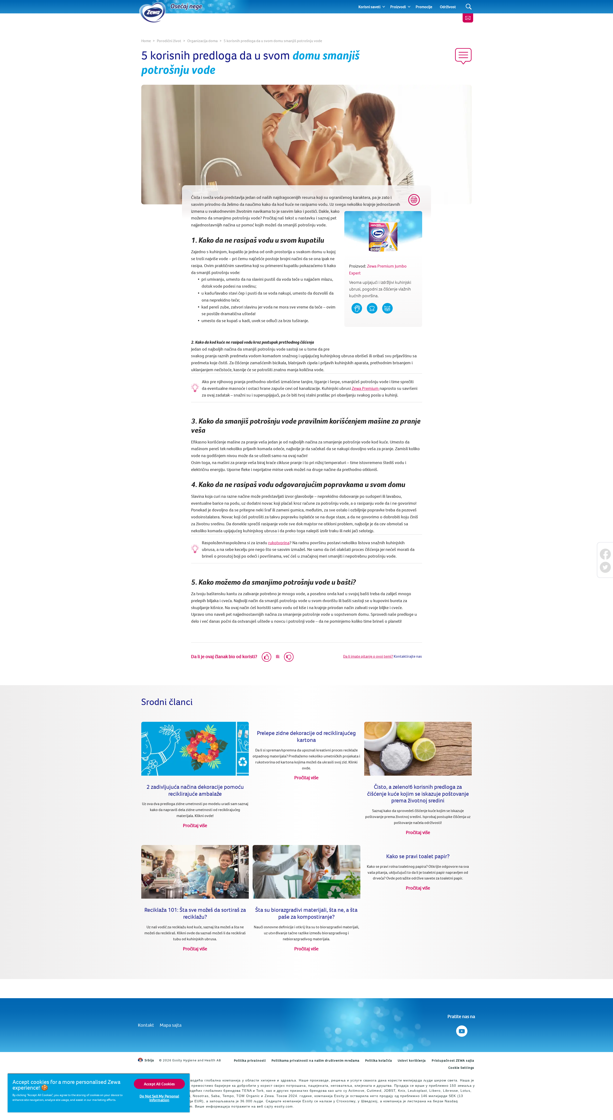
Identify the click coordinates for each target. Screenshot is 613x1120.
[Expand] (383, 7)
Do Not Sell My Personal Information (159, 1098)
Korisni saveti (369, 6)
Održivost (448, 6)
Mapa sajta (171, 1025)
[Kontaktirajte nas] (468, 17)
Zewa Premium (366, 388)
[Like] (266, 657)
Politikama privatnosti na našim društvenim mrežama (315, 1060)
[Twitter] (605, 567)
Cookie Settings (461, 1067)
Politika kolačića (378, 1060)
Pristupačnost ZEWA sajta (453, 1060)
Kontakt (146, 1025)
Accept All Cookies (159, 1083)
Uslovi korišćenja (412, 1060)
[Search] (468, 6)
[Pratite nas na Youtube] (461, 1030)
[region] (99, 1092)
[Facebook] (605, 554)
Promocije (424, 6)
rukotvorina (278, 542)
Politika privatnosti (250, 1060)
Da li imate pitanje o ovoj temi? (368, 656)
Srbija (149, 1060)
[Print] (414, 200)
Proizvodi (398, 6)
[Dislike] (289, 657)
